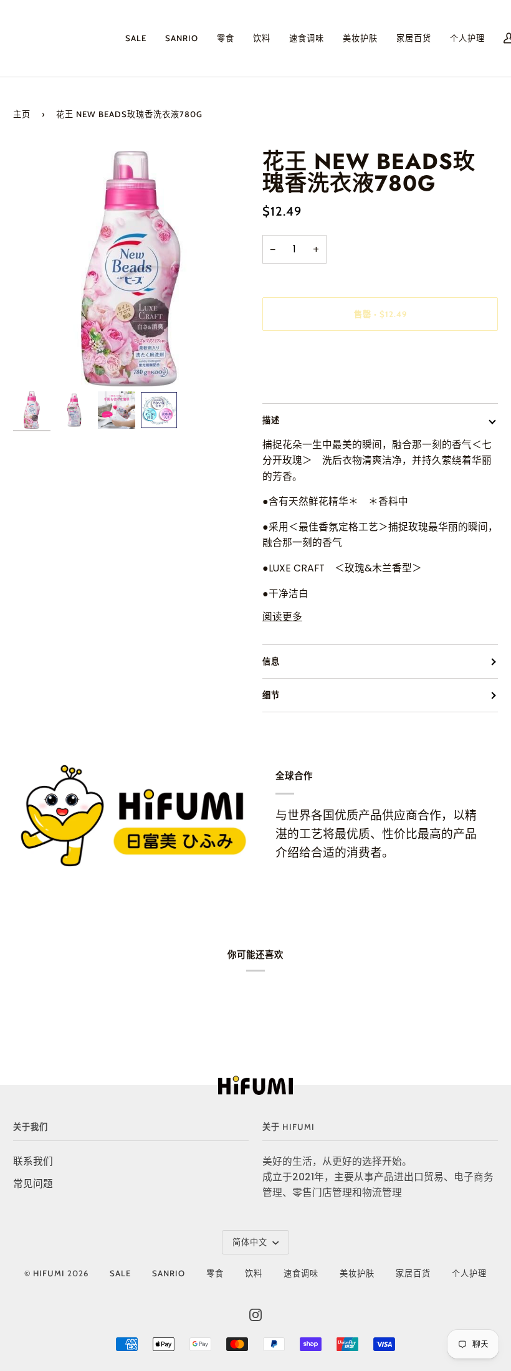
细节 (271, 695)
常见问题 (33, 1183)
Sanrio (168, 1273)
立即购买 (380, 366)
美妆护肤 (357, 1273)
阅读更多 (282, 616)
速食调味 (301, 1273)
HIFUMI (49, 1273)
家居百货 (413, 1273)
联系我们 (33, 1161)
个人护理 (469, 1273)
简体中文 (251, 1242)
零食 (215, 1273)
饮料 (253, 1273)
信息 (271, 661)
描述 (271, 420)
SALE (120, 1273)
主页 (22, 114)
